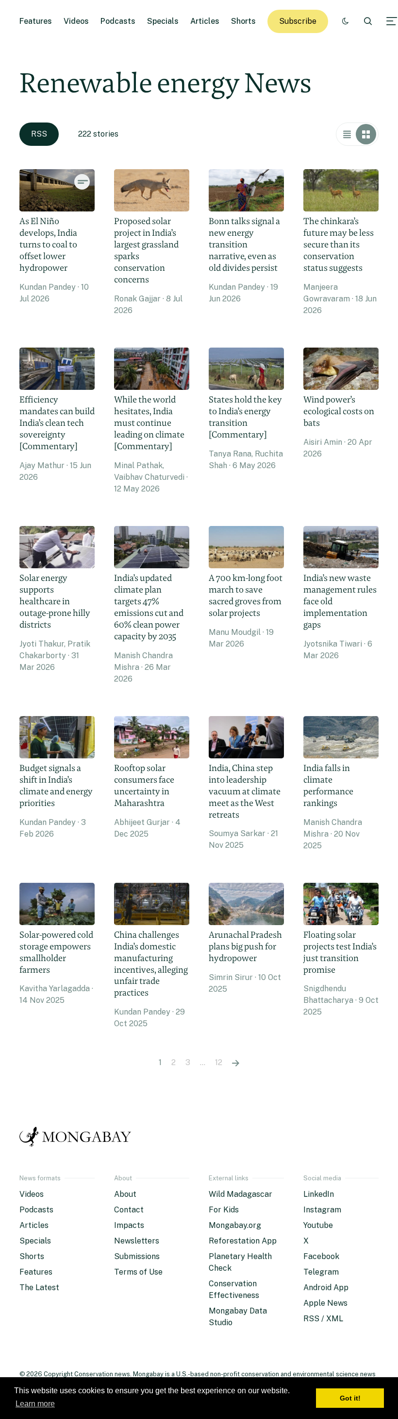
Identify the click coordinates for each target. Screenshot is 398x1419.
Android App (325, 1287)
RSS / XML (323, 1318)
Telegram (321, 1272)
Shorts (243, 21)
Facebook (321, 1256)
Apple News (325, 1303)
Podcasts (117, 21)
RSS (39, 134)
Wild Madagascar (240, 1194)
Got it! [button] (350, 1398)
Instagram (322, 1209)
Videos (76, 21)
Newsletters (136, 1240)
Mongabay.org (235, 1225)
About (125, 1194)
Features (35, 21)
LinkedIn (318, 1194)
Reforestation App (243, 1240)
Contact (129, 1209)
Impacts (129, 1225)
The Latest (39, 1287)
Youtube (318, 1225)
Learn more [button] (35, 1404)
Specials (163, 21)
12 (218, 1062)
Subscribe (297, 21)
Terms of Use (138, 1272)
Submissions (137, 1256)
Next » (235, 1063)
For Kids (224, 1209)
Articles (204, 21)
